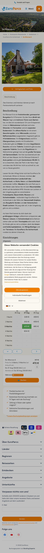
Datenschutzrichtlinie (11, 282)
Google (6, 275)
